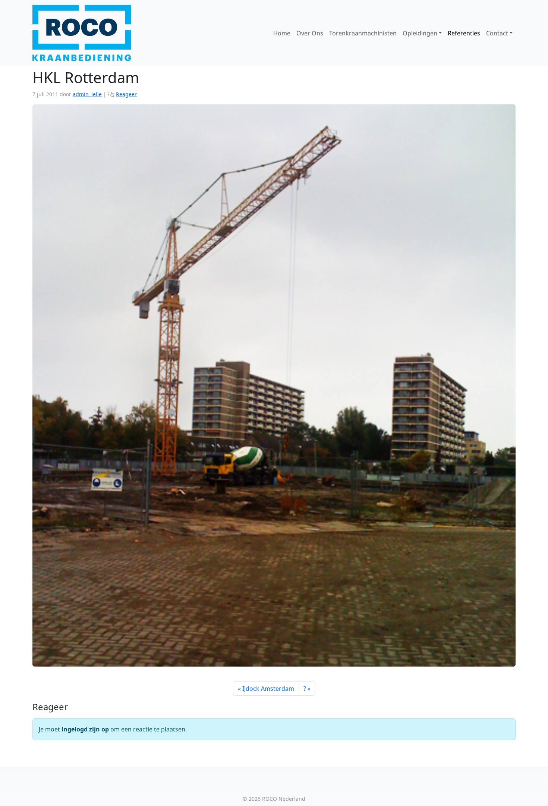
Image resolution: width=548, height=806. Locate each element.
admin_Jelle (87, 94)
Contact (497, 33)
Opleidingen (420, 33)
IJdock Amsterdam (268, 688)
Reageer (126, 94)
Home (281, 33)
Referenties (464, 33)
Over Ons (309, 33)
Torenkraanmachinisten (363, 33)
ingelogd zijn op (85, 729)
